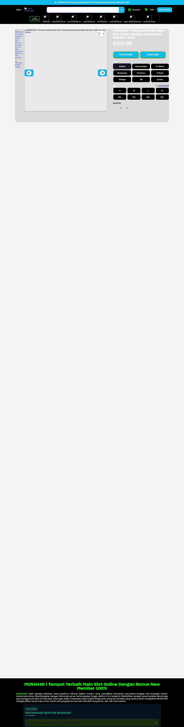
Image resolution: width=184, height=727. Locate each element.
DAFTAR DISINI (126, 55)
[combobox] (83, 10)
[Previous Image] (29, 72)
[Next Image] (102, 72)
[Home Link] (33, 10)
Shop (18, 10)
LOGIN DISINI (153, 55)
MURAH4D (22, 693)
